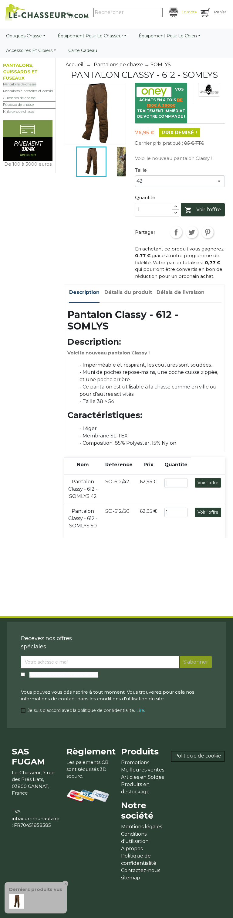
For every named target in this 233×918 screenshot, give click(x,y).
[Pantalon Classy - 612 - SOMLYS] (16, 901)
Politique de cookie (197, 756)
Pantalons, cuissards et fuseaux (20, 72)
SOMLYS (160, 64)
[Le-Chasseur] (47, 12)
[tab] (84, 293)
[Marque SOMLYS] (209, 89)
